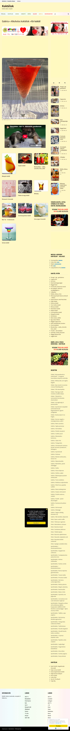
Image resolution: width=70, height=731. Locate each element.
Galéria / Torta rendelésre (57, 480)
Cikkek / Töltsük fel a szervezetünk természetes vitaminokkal (57, 398)
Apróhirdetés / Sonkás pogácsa (59, 653)
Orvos (49, 717)
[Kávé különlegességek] (55, 120)
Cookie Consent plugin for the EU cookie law (58, 728)
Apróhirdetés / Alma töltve (57, 651)
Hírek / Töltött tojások (56, 532)
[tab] (54, 83)
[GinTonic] (55, 106)
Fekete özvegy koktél (23, 195)
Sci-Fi (26, 705)
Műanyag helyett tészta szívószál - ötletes (63, 186)
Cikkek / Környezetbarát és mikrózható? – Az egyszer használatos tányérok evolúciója (59, 376)
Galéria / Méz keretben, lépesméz (59, 517)
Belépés (19, 1)
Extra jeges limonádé (39, 219)
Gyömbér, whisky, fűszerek (57, 332)
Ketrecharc (50, 711)
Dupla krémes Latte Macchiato (59, 299)
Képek (29, 14)
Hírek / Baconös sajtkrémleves (59, 534)
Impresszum (5, 729)
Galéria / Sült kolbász (56, 428)
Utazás (26, 715)
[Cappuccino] (55, 99)
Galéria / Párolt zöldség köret (58, 489)
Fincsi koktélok (55, 325)
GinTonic (62, 106)
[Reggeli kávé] (55, 128)
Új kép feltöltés (62, 211)
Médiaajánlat (18, 729)
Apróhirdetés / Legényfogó (58, 644)
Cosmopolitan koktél (56, 312)
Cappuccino (63, 99)
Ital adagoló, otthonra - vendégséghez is (63, 149)
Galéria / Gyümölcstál (56, 452)
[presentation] (54, 83)
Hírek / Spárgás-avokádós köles (59, 544)
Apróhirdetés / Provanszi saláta (59, 577)
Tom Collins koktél (56, 305)
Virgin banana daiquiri (56, 673)
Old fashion (54, 316)
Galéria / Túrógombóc (56, 443)
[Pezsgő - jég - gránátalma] (55, 87)
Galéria (5, 21)
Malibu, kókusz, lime (56, 294)
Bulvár (35, 14)
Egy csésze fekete (55, 319)
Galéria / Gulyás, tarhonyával (58, 492)
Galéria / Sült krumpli (56, 507)
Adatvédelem (11, 729)
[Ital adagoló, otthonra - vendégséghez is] (55, 147)
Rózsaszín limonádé (7, 199)
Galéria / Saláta (55, 468)
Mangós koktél (6, 176)
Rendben (58, 726)
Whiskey (36, 193)
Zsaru (49, 709)
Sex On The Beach (55, 679)
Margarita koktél (55, 314)
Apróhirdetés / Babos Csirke (58, 592)
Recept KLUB (28, 707)
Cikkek (17, 14)
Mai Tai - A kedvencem (8, 219)
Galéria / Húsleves (55, 454)
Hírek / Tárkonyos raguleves (58, 522)
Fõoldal (3, 14)
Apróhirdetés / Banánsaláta (58, 589)
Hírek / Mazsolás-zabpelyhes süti (59, 537)
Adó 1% (41, 14)
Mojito (52, 264)
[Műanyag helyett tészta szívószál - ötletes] (55, 184)
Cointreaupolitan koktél (24, 215)
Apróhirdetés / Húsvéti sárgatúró (59, 628)
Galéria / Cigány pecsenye (57, 426)
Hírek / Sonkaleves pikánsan (58, 529)
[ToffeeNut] (55, 157)
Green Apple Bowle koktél (57, 672)
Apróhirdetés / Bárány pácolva (58, 584)
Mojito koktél (54, 310)
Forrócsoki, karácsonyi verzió (62, 137)
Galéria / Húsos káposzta (57, 470)
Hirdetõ (23, 14)
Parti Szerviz (28, 701)
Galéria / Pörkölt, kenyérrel (58, 431)
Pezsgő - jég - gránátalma (63, 87)
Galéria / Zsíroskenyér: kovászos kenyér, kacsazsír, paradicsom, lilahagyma (59, 447)
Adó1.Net (27, 717)
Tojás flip (53, 681)
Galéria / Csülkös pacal (57, 433)
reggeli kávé (54, 336)
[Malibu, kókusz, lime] (55, 169)
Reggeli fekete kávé (56, 334)
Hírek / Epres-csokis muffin (58, 519)
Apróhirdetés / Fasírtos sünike (58, 564)
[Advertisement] (25, 47)
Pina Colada (54, 675)
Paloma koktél (54, 303)
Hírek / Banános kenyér (57, 527)
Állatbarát (27, 709)
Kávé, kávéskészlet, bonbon (58, 323)
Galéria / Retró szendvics (57, 423)
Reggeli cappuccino (56, 321)
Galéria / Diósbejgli (55, 510)
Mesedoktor (28, 698)
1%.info (27, 713)
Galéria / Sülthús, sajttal (57, 473)
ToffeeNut (62, 157)
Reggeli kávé (63, 128)
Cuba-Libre (54, 262)
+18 (49, 705)
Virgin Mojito (54, 301)
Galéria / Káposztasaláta (57, 461)
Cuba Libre (53, 677)
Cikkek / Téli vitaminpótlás (57, 389)
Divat (49, 707)
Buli (26, 703)
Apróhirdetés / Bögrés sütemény (59, 587)
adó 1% (49, 696)
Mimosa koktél (54, 307)
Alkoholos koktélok (20, 21)
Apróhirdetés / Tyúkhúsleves (58, 626)
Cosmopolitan (54, 260)
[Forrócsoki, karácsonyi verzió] (55, 136)
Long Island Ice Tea (56, 267)
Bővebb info (59, 723)
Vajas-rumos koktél (56, 670)
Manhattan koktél (55, 308)
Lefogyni (50, 701)
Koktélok (8, 6)
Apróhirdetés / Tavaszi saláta (58, 575)
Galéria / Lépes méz (56, 440)
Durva (49, 713)
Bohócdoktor (48, 14)
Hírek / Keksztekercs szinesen (58, 524)
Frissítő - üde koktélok (56, 330)
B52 (52, 266)
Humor (26, 711)
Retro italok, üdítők (56, 318)
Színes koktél (5, 243)
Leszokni (50, 698)
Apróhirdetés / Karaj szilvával (58, 656)
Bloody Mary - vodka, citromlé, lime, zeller (39, 167)
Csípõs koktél (21, 165)
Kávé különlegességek (64, 121)
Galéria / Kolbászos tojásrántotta (59, 482)
